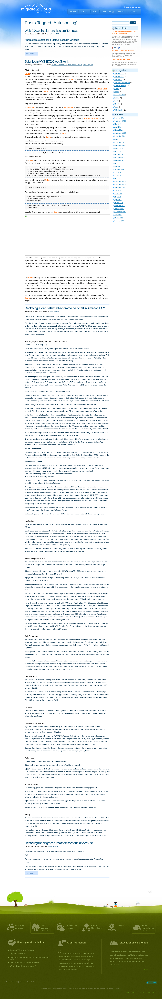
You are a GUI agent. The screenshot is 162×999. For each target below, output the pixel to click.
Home (8, 982)
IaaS (116, 101)
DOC (121, 47)
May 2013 (117, 151)
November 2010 (120, 184)
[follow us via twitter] (151, 982)
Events (116, 92)
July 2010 (117, 191)
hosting (116, 98)
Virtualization (118, 110)
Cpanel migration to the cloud (121, 59)
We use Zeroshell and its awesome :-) (23, 966)
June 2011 (118, 175)
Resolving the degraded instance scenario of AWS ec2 (59, 843)
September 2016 (120, 121)
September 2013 (120, 145)
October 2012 (119, 160)
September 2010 (120, 188)
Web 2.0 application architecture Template (51, 30)
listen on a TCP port (91, 118)
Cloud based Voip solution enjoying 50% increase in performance (124, 32)
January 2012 (119, 169)
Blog (28, 982)
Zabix (105, 89)
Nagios (99, 89)
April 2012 (118, 166)
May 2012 (117, 163)
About (13, 982)
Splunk (27, 74)
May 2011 (117, 178)
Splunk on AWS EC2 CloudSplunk (47, 61)
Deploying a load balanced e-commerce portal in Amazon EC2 (65, 308)
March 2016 (118, 130)
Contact (33, 982)
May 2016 (117, 124)
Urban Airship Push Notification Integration (24, 962)
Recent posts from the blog (31, 942)
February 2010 (119, 206)
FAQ (17, 982)
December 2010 (120, 181)
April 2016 (118, 127)
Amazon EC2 (55, 34)
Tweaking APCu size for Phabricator (22, 950)
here (64, 133)
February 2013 (119, 157)
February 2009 (119, 221)
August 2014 (118, 139)
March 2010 (118, 203)
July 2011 (117, 172)
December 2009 (120, 212)
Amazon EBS (119, 74)
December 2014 (120, 136)
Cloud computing (88, 64)
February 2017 (119, 118)
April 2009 (118, 215)
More (47, 974)
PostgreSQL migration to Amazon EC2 (124, 50)
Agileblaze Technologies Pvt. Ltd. (63, 988)
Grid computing (119, 95)
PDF (115, 47)
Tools (116, 107)
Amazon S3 (63, 64)
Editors (116, 89)
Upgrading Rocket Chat (18, 954)
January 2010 (119, 209)
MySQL (116, 104)
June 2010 (118, 194)
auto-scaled (31, 107)
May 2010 (117, 197)
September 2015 (120, 133)
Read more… (31, 54)
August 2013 (118, 148)
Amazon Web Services (75, 64)
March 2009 (118, 218)
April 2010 (118, 200)
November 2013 (120, 142)
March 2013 (118, 154)
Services (23, 982)
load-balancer (69, 107)
